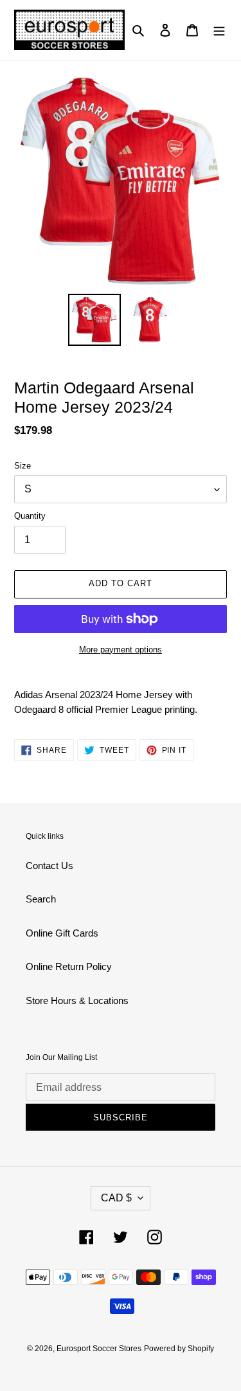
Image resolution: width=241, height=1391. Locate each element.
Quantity (30, 516)
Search (41, 898)
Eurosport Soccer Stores (99, 1348)
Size (22, 466)
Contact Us (49, 865)
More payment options (120, 649)
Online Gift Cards (62, 933)
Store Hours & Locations (77, 1000)
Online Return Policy (69, 966)
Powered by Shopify (179, 1348)
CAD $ (116, 1197)
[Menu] (219, 30)
